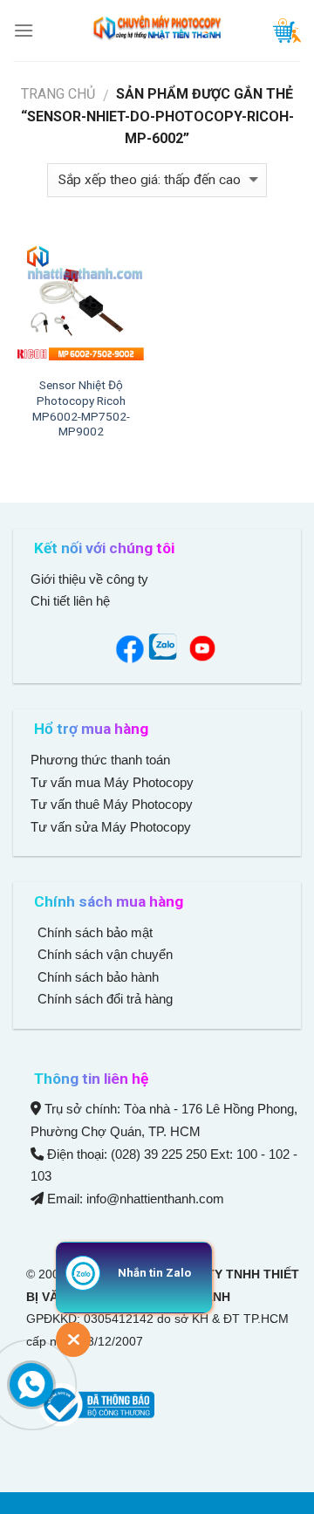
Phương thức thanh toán (100, 759)
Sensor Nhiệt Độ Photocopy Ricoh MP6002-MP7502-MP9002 (81, 408)
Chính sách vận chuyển (103, 954)
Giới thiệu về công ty (89, 579)
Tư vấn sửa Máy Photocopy (111, 826)
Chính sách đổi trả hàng (103, 998)
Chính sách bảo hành (96, 976)
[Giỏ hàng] (287, 30)
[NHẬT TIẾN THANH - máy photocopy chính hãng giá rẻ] (157, 30)
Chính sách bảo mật (95, 932)
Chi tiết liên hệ (72, 600)
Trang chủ (58, 94)
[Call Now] (31, 1385)
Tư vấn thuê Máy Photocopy (112, 804)
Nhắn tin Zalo (154, 1272)
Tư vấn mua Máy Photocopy (114, 782)
